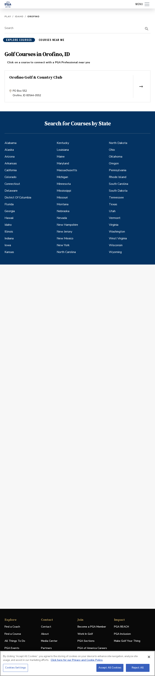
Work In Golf (85, 634)
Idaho (19, 16)
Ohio (112, 150)
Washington (117, 231)
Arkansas (11, 163)
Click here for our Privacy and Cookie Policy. (77, 660)
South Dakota (118, 191)
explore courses (19, 39)
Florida (9, 204)
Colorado (10, 177)
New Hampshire (67, 225)
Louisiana (63, 150)
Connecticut (12, 184)
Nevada (62, 218)
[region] (77, 663)
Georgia (10, 211)
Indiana (9, 238)
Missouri (62, 197)
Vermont (114, 218)
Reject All (138, 667)
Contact (46, 626)
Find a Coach (12, 626)
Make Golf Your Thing (127, 641)
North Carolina (66, 252)
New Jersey (64, 231)
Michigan (62, 177)
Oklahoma (115, 157)
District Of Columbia (18, 197)
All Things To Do (15, 641)
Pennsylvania (117, 170)
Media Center (49, 641)
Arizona (10, 157)
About (45, 634)
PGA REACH (121, 627)
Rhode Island (117, 177)
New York (63, 245)
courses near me (51, 39)
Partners (46, 648)
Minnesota (64, 184)
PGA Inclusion (122, 634)
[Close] (149, 657)
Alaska (9, 150)
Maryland (63, 163)
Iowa (8, 245)
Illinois (9, 231)
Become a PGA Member (92, 626)
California (11, 170)
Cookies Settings (15, 667)
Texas (113, 204)
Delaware (11, 191)
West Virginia (118, 238)
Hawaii (9, 218)
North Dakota (118, 143)
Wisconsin (115, 245)
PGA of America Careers (92, 648)
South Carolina (118, 184)
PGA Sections (86, 641)
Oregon (114, 163)
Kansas (9, 252)
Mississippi (64, 191)
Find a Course (13, 634)
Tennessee (116, 197)
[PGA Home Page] (8, 4)
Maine (61, 157)
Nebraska (63, 211)
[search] (146, 29)
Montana (62, 204)
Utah (112, 211)
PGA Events (12, 648)
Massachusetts (67, 170)
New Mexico (65, 238)
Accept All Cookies (109, 667)
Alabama (10, 143)
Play (8, 16)
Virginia (113, 225)
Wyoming (115, 252)
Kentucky (63, 143)
